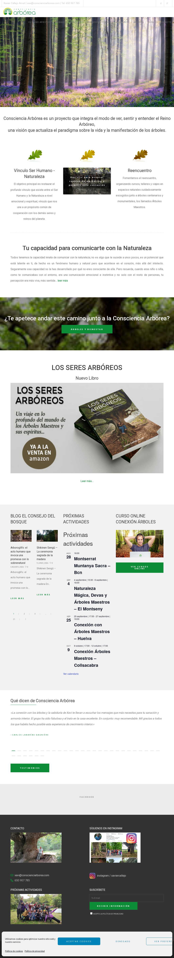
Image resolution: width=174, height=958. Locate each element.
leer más (63, 280)
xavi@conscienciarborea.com (43, 3)
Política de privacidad (35, 951)
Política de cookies (14, 951)
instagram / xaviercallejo (111, 875)
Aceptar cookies (79, 941)
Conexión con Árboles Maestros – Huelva (92, 631)
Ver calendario (71, 673)
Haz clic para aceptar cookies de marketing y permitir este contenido (87, 181)
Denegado (123, 941)
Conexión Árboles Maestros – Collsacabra (92, 658)
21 (14, 619)
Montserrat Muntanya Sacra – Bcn (92, 565)
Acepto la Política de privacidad (108, 914)
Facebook (87, 797)
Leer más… (87, 481)
